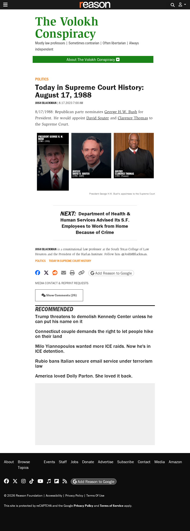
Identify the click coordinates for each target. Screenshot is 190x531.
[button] (182, 4)
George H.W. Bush (120, 111)
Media (159, 461)
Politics (41, 78)
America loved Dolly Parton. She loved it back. (84, 376)
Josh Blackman (45, 103)
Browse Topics (24, 464)
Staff (63, 461)
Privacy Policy (74, 495)
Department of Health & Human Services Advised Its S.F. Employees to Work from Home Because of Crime (95, 222)
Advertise (105, 461)
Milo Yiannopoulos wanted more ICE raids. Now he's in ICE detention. (93, 348)
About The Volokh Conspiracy (91, 59)
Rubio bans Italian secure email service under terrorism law (93, 363)
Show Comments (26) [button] (61, 295)
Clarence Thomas (133, 118)
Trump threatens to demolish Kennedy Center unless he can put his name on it (93, 318)
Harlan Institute (91, 254)
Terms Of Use (95, 495)
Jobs (74, 461)
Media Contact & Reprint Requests (61, 283)
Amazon (175, 461)
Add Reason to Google (113, 273)
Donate (88, 461)
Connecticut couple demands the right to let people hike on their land (94, 333)
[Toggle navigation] (5, 4)
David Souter (97, 118)
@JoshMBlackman (134, 254)
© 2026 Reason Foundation (23, 495)
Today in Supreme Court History (70, 260)
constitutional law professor (82, 249)
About (9, 461)
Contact (144, 461)
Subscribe (125, 461)
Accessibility (54, 495)
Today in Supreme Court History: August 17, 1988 (89, 91)
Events (49, 461)
